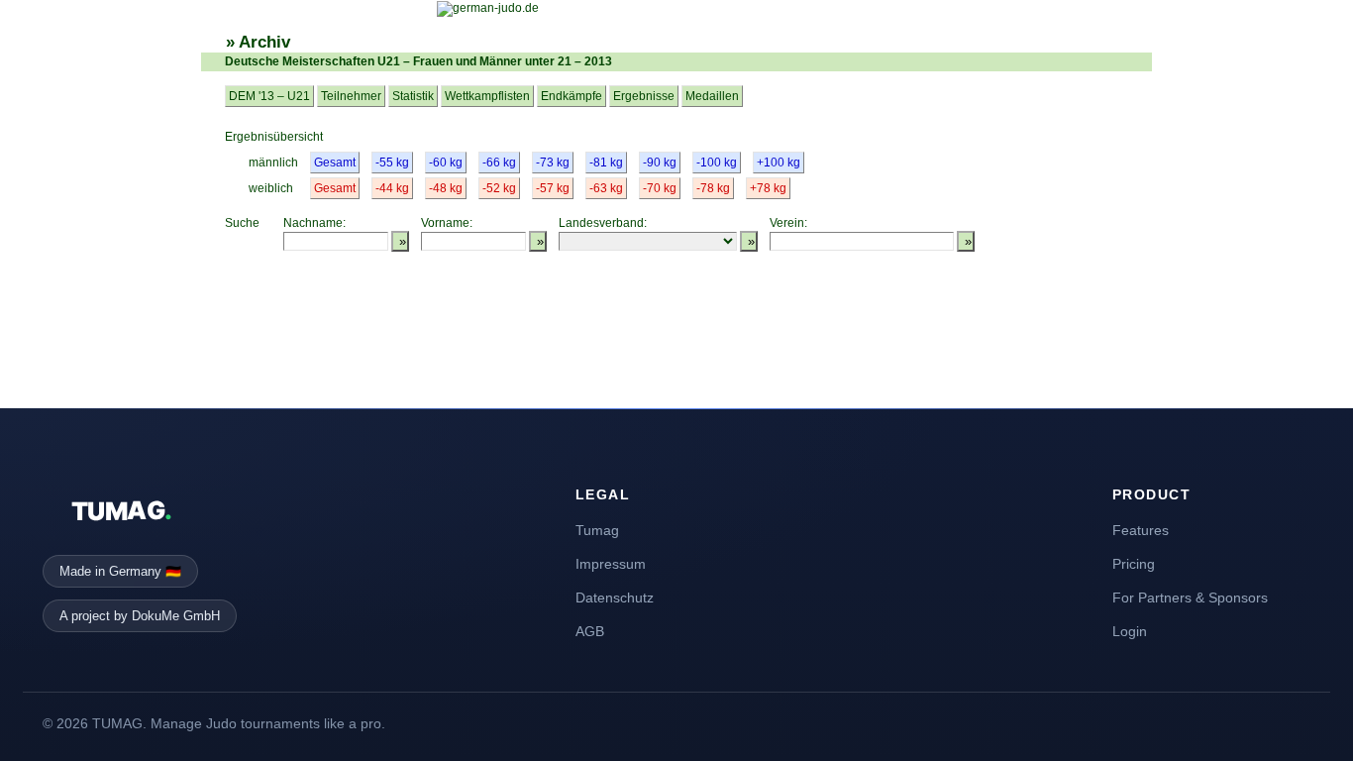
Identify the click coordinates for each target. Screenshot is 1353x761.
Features (1140, 530)
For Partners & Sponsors (1190, 597)
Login (1129, 631)
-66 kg (499, 162)
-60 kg (446, 162)
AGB (589, 631)
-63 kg (606, 188)
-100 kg (716, 162)
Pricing (1133, 564)
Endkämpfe (571, 96)
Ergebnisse (644, 96)
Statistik (413, 96)
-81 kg (606, 162)
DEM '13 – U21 (269, 96)
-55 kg (392, 162)
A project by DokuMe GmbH (139, 615)
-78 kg (713, 188)
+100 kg (778, 162)
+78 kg (768, 188)
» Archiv (258, 42)
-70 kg (659, 188)
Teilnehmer (351, 96)
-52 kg (499, 188)
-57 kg (553, 188)
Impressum (610, 564)
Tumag (597, 530)
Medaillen (712, 96)
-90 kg (659, 162)
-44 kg (392, 188)
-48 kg (446, 188)
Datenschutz (614, 597)
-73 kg (553, 162)
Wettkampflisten (487, 96)
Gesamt (335, 162)
